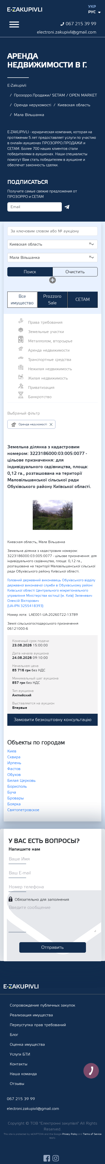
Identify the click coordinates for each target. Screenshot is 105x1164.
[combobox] (52, 244)
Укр (92, 6)
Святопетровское (23, 810)
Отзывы (17, 1083)
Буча (11, 792)
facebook (46, 1158)
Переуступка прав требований (38, 1024)
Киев (11, 751)
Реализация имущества (31, 1015)
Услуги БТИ (20, 1054)
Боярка (14, 804)
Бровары (15, 798)
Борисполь (17, 786)
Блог (14, 1034)
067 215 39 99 (81, 24)
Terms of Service (92, 1134)
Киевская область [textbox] (51, 244)
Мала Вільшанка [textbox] (51, 257)
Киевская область (74, 105)
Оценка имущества (27, 1044)
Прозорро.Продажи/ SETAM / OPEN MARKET (55, 95)
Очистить (75, 272)
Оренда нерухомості (32, 105)
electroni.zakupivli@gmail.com (66, 32)
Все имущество (22, 300)
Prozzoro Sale (52, 300)
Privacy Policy (69, 1134)
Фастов (14, 768)
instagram (55, 1158)
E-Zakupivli (16, 85)
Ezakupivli (24, 9)
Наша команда (23, 1073)
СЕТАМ (82, 299)
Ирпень (14, 762)
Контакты (18, 1064)
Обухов (14, 774)
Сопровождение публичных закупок (42, 1005)
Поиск (30, 272)
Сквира (14, 757)
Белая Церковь (21, 780)
